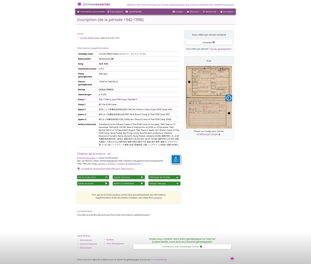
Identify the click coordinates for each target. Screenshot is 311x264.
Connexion (207, 42)
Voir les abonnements (220, 49)
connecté (157, 197)
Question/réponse (88, 244)
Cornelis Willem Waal (89, 38)
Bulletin (110, 239)
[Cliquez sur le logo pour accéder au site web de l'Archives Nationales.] (174, 157)
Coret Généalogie (159, 259)
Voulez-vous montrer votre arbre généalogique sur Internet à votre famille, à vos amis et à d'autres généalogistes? (182, 240)
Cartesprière (135, 11)
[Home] (232, 258)
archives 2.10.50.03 (106, 163)
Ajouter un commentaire (124, 183)
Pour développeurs (115, 243)
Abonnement (86, 240)
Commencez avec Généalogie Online (180, 246)
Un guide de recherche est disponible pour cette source (106, 168)
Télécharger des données (160, 177)
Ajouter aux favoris (86, 183)
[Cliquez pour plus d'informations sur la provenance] (107, 154)
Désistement (86, 247)
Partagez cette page (158, 183)
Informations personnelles (92, 11)
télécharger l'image (208, 134)
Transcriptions (116, 11)
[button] (178, 12)
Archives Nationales (86, 158)
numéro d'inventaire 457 (129, 163)
